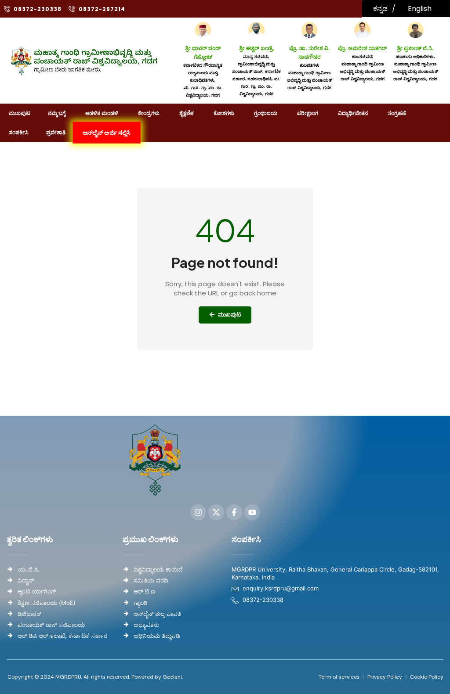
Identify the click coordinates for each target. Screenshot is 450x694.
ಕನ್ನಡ (380, 9)
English (420, 9)
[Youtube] (252, 512)
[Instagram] (198, 512)
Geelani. (172, 676)
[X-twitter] (216, 512)
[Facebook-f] (234, 512)
